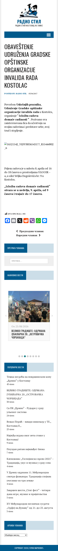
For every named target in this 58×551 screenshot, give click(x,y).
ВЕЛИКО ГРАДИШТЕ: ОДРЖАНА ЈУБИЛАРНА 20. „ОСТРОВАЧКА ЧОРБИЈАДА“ (28, 334)
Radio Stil (21, 93)
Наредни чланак (26, 235)
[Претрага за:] (29, 260)
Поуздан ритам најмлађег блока (26, 449)
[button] (19, 356)
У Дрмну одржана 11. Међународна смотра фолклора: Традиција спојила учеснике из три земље (29, 476)
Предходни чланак (31, 231)
